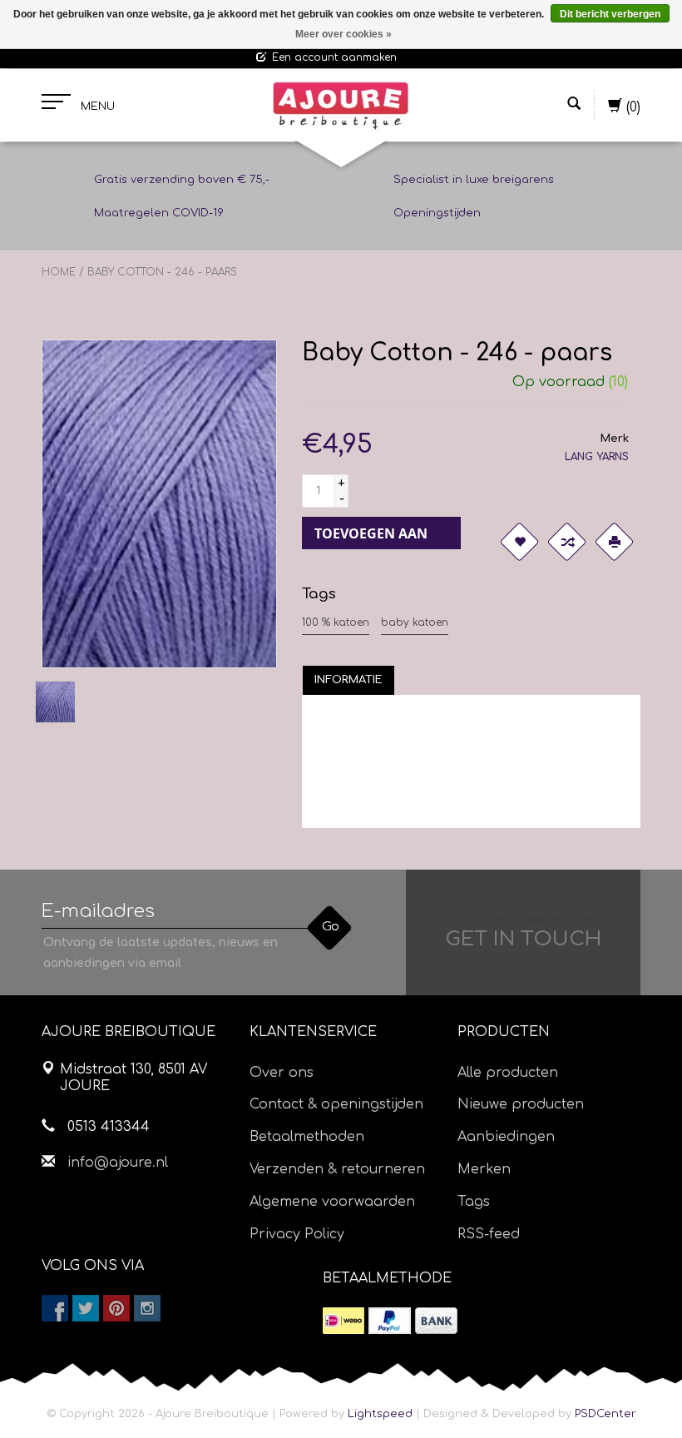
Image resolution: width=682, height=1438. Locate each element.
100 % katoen (335, 622)
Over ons (282, 1072)
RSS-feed (488, 1234)
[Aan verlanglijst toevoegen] (519, 542)
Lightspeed (380, 1414)
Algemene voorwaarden (332, 1201)
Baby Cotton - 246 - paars (162, 272)
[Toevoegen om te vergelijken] (566, 542)
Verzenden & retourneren (337, 1169)
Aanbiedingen (506, 1136)
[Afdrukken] (614, 542)
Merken (484, 1169)
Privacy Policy (297, 1234)
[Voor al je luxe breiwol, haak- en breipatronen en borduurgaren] (340, 105)
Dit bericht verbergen (610, 14)
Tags (473, 1201)
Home (59, 272)
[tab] (348, 680)
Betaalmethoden (307, 1136)
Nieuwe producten (520, 1104)
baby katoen (414, 622)
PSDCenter (605, 1414)
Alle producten (507, 1072)
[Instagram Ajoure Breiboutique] (147, 1308)
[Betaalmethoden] (343, 1320)
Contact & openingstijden (336, 1104)
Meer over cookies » (343, 34)
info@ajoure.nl (117, 1162)
